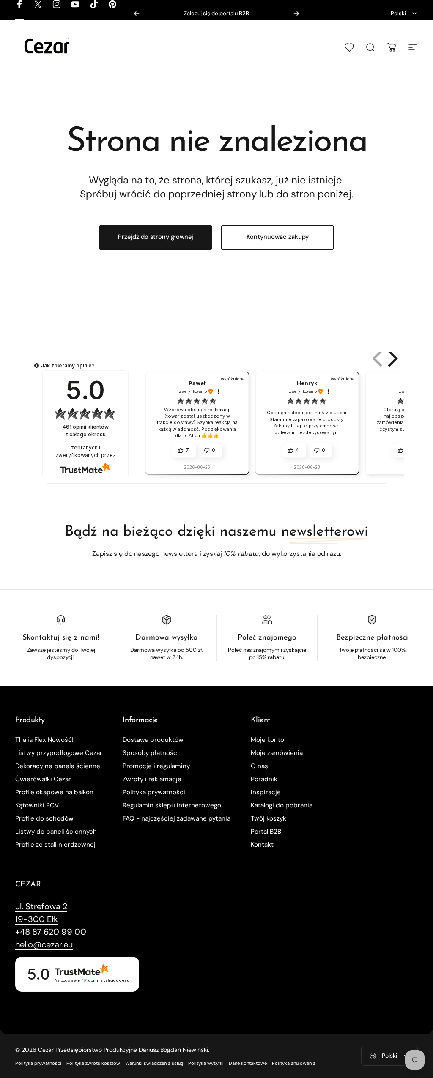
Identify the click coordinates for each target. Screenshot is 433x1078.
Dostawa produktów (153, 740)
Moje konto (267, 740)
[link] (41, 906)
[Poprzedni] (136, 13)
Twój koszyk (268, 819)
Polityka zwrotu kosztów (93, 1063)
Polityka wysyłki (206, 1063)
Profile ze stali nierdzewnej (55, 845)
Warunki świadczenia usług (154, 1063)
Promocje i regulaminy (156, 766)
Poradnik (264, 779)
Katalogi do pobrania (281, 806)
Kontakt (262, 845)
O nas (259, 766)
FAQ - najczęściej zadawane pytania (176, 819)
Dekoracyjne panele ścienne (57, 766)
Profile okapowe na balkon (54, 792)
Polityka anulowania (293, 1063)
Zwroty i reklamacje (152, 779)
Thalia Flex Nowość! (44, 740)
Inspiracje (266, 792)
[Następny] (296, 13)
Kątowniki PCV (37, 806)
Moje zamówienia (277, 753)
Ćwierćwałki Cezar (43, 779)
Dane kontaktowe (248, 1063)
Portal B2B (266, 832)
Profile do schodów (44, 819)
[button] (391, 358)
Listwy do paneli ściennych (56, 832)
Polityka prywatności (154, 792)
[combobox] (404, 13)
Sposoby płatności (151, 753)
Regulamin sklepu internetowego (172, 806)
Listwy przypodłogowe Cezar (58, 753)
